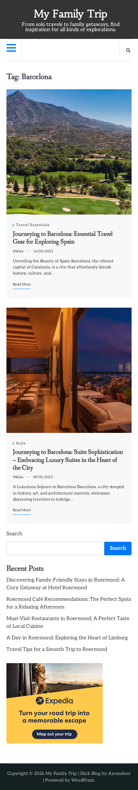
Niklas (18, 251)
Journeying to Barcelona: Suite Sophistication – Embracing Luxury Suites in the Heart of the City (68, 460)
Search (14, 534)
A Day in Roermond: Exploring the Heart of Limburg (67, 638)
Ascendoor (119, 773)
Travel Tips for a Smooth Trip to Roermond (56, 649)
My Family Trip (71, 13)
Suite (21, 443)
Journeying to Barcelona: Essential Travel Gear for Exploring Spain (63, 238)
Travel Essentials (33, 225)
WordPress (82, 780)
